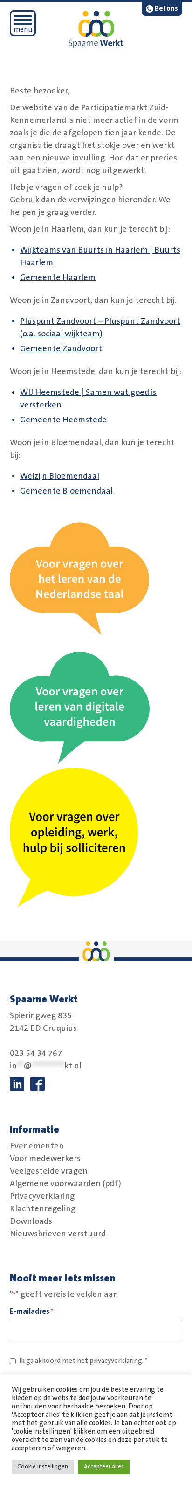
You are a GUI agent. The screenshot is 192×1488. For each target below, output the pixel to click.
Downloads (31, 1221)
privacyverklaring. (116, 1361)
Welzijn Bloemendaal (59, 476)
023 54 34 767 (36, 1053)
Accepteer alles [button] (104, 1466)
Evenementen (37, 1145)
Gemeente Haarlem (58, 277)
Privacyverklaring (42, 1196)
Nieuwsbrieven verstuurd (58, 1233)
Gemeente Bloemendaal (66, 491)
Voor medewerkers (45, 1158)
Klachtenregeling (42, 1208)
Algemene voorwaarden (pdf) (65, 1183)
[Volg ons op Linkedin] (17, 1084)
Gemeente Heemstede (63, 420)
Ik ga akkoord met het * (83, 1361)
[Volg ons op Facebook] (37, 1084)
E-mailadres (31, 1311)
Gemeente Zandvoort (61, 349)
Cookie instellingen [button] (42, 1466)
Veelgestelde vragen (49, 1170)
